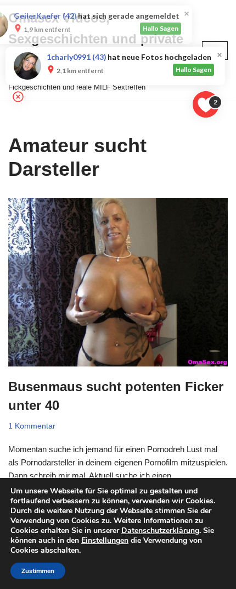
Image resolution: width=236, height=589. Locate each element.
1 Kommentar (31, 426)
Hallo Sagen (193, 28)
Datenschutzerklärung (160, 530)
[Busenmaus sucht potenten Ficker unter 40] (118, 282)
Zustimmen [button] (37, 570)
